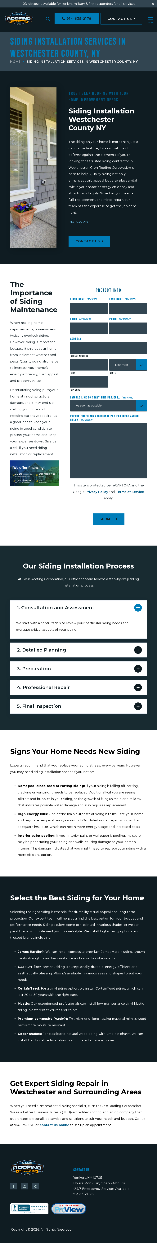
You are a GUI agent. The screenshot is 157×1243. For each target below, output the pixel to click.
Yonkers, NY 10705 (87, 1177)
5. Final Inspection (39, 706)
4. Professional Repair (43, 687)
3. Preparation (34, 668)
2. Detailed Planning (41, 650)
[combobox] (128, 365)
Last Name (122, 299)
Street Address (79, 356)
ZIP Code (75, 390)
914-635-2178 (80, 222)
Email (80, 319)
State (113, 373)
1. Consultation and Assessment (55, 607)
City (73, 372)
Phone (120, 319)
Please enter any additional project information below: (104, 418)
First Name (84, 299)
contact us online (54, 1125)
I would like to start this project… (101, 397)
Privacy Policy (97, 492)
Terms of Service (130, 492)
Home (15, 62)
